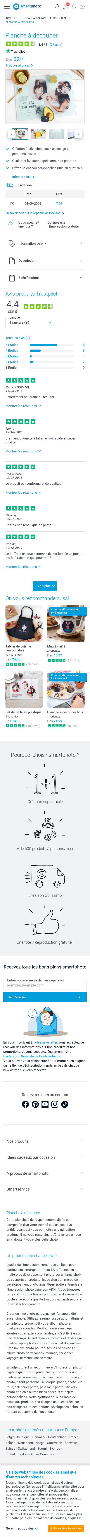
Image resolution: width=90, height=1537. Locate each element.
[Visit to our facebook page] (25, 1104)
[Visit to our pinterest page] (35, 1104)
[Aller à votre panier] (82, 6)
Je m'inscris (17, 997)
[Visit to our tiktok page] (64, 1104)
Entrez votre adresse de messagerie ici (35, 980)
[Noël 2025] (21, 18)
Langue (14, 317)
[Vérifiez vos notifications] (74, 6)
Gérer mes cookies (20, 1528)
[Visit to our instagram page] (54, 1104)
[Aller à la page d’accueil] (27, 6)
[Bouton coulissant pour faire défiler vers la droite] (78, 134)
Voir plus (43, 586)
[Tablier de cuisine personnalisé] (24, 623)
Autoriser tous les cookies (66, 1528)
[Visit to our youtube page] (45, 1104)
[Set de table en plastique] (24, 689)
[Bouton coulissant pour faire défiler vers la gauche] (12, 134)
